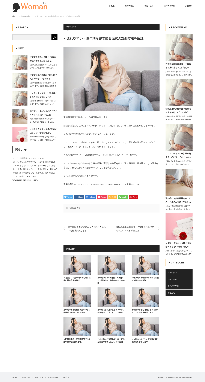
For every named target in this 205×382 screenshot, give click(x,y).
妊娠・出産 (149, 6)
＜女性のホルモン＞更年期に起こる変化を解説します (145, 340)
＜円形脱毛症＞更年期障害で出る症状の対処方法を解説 (76, 340)
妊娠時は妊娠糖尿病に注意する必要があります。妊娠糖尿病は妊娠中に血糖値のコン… (43, 86)
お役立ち (189, 6)
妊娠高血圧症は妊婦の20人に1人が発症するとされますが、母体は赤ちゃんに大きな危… (43, 68)
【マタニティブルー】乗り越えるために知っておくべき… (43, 95)
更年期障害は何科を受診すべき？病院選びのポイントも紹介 (76, 311)
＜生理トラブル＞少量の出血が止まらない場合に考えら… (43, 131)
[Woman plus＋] (30, 6)
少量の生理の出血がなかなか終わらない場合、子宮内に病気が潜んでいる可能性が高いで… (43, 140)
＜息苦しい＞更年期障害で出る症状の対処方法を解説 (76, 279)
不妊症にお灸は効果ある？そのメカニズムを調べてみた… (43, 113)
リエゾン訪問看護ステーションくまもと (28, 158)
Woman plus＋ (173, 377)
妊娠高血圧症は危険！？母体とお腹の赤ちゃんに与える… (43, 59)
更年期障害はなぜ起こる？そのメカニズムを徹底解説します (87, 229)
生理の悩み (129, 6)
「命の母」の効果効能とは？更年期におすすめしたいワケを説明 (111, 340)
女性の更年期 (169, 6)
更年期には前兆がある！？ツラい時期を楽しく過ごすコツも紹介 (111, 311)
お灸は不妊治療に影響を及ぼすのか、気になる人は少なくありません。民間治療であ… (42, 122)
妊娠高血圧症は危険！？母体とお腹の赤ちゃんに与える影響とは (135, 229)
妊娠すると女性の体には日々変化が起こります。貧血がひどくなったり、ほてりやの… (43, 104)
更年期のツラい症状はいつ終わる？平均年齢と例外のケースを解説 (111, 280)
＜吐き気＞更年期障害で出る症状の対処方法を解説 (145, 279)
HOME (112, 6)
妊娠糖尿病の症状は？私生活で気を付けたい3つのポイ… (43, 77)
